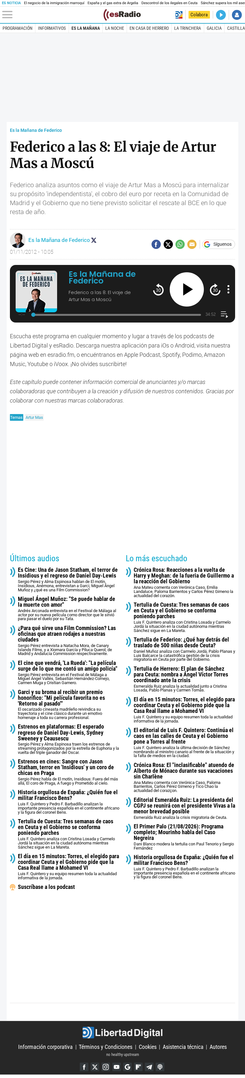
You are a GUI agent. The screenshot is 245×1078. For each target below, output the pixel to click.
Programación (18, 28)
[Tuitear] (168, 244)
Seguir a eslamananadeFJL (94, 240)
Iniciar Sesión (237, 15)
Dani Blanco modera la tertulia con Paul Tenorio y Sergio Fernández (184, 837)
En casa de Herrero (149, 28)
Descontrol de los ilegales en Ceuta (169, 3)
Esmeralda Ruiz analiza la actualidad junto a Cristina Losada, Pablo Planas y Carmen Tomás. (181, 679)
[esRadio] (122, 15)
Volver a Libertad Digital (178, 15)
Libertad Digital (122, 1032)
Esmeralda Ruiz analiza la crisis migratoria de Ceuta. (184, 808)
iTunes (160, 1067)
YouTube (116, 1067)
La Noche (114, 28)
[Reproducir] (187, 289)
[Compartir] (156, 244)
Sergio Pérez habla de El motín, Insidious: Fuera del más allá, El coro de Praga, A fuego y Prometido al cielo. (68, 772)
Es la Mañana (85, 28)
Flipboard (138, 1067)
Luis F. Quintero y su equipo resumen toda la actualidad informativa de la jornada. (68, 866)
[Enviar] (180, 244)
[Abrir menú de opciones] (228, 289)
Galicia (214, 28)
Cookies (148, 1046)
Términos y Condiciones (105, 1046)
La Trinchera (187, 28)
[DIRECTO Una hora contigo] (221, 15)
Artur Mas (34, 417)
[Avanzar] (215, 289)
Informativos (52, 28)
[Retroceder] (158, 289)
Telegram (149, 1067)
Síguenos (222, 244)
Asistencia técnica (183, 1046)
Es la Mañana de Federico (36, 130)
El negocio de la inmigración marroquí (54, 3)
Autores (218, 1046)
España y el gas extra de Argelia (112, 3)
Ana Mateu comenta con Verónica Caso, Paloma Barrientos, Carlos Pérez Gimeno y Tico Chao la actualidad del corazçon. (184, 777)
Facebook (84, 1067)
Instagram (105, 1067)
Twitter (95, 1067)
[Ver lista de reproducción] (224, 315)
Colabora (199, 15)
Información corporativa (45, 1046)
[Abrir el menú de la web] (52, 15)
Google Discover (127, 1067)
